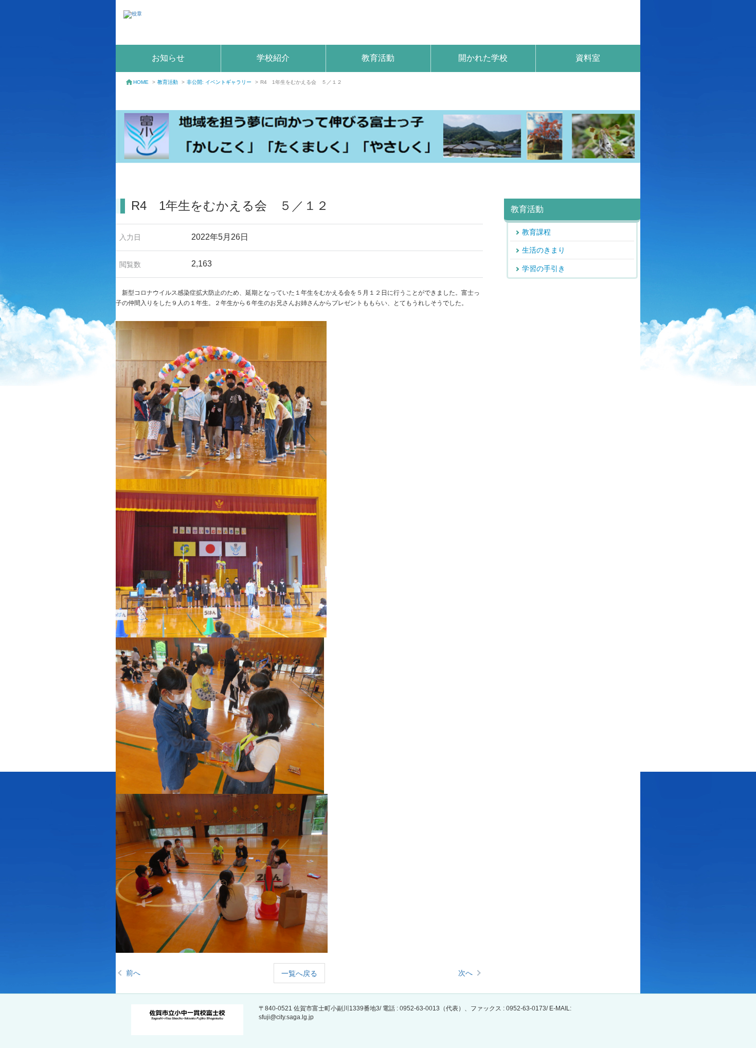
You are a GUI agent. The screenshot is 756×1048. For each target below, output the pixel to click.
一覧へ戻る (299, 973)
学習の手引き (543, 268)
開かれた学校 (483, 58)
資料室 (587, 58)
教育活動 (378, 58)
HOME (141, 82)
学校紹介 (273, 58)
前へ (133, 973)
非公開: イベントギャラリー (219, 82)
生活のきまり (543, 250)
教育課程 (536, 232)
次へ (465, 973)
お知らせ (168, 58)
